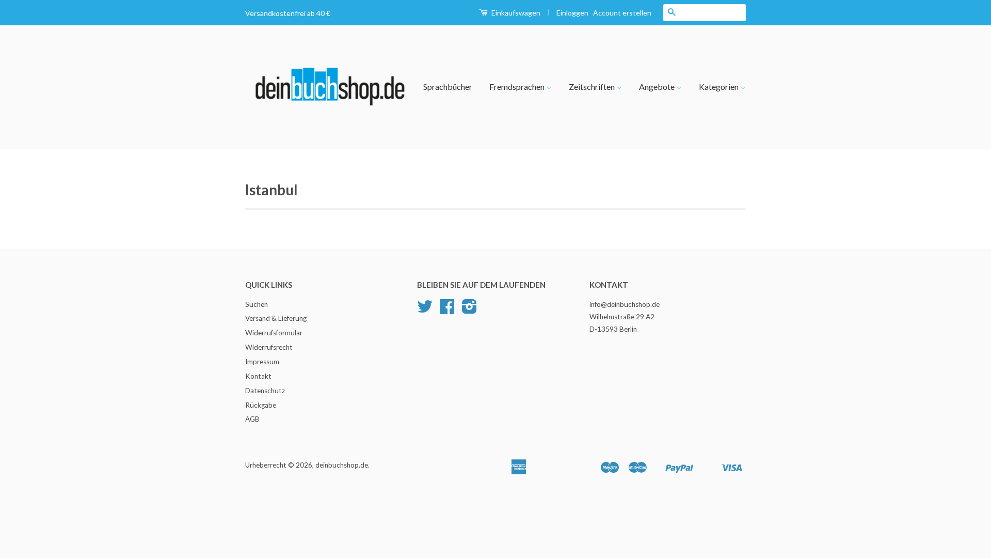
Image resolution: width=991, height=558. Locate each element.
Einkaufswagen (515, 12)
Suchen (256, 304)
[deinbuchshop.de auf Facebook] (447, 310)
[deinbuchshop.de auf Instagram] (469, 310)
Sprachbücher (447, 86)
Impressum (262, 362)
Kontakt (258, 376)
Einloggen (572, 12)
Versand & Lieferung (276, 318)
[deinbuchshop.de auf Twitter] (425, 310)
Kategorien (719, 86)
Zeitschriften (592, 86)
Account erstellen (622, 12)
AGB (252, 419)
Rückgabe (260, 405)
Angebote (657, 86)
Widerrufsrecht (269, 347)
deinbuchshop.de (341, 465)
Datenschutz (265, 390)
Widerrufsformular (273, 333)
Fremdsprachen (517, 86)
